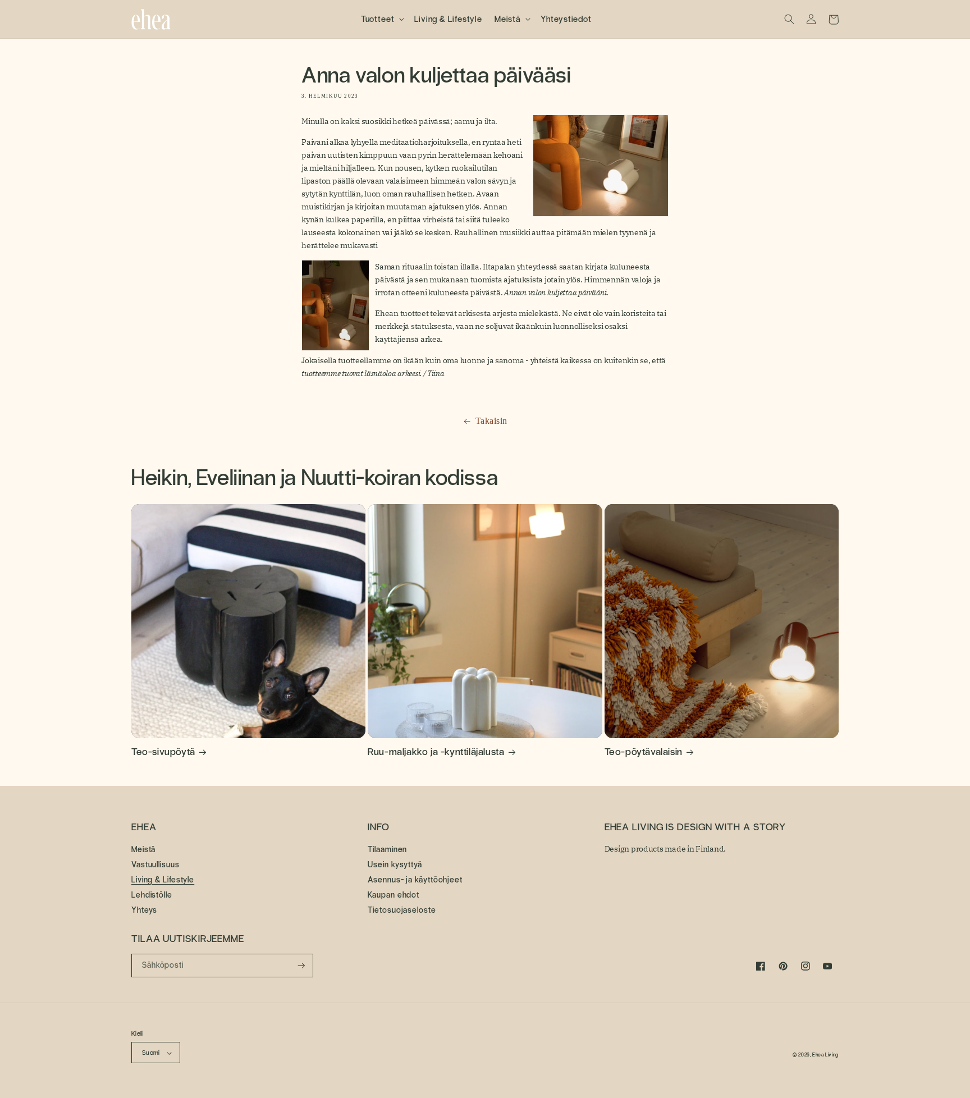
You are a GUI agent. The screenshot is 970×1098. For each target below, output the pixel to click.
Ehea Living (825, 1055)
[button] (381, 19)
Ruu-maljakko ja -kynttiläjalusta (436, 752)
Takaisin (491, 421)
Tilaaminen (387, 849)
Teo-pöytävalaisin (644, 752)
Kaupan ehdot (393, 895)
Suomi (151, 1052)
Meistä (143, 849)
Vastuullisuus (155, 864)
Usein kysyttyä (395, 864)
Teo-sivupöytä (163, 752)
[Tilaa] (301, 966)
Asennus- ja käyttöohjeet (415, 880)
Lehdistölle (151, 895)
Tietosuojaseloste (402, 910)
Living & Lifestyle (162, 880)
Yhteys (144, 910)
